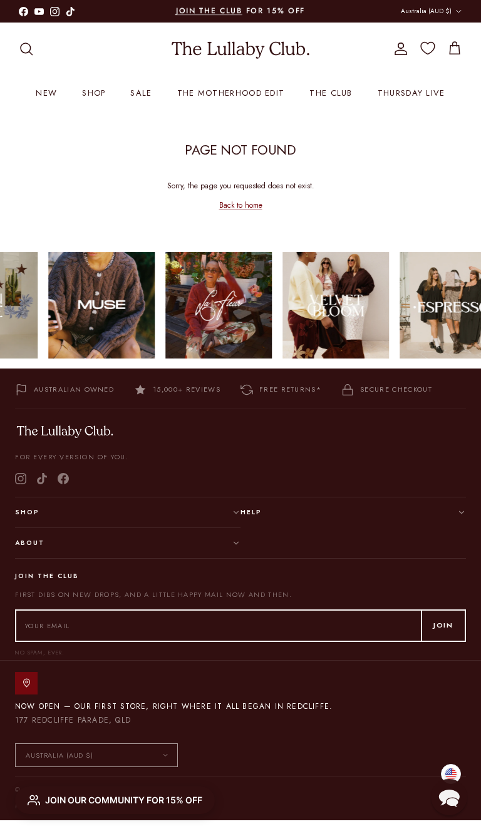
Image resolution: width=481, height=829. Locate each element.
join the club (209, 10)
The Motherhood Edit (231, 93)
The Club (330, 93)
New (46, 93)
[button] (449, 797)
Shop (93, 93)
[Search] (26, 48)
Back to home (240, 205)
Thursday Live (411, 93)
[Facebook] (63, 478)
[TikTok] (42, 478)
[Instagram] (20, 478)
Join (443, 625)
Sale (141, 93)
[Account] (398, 48)
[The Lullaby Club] (240, 49)
